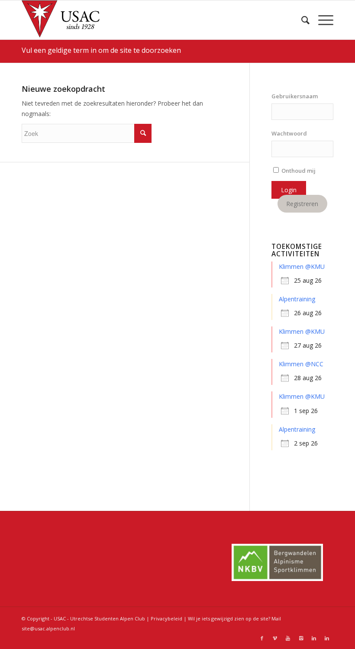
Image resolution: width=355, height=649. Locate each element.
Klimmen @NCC (301, 364)
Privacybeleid (166, 618)
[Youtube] (287, 638)
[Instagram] (300, 638)
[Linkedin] (313, 638)
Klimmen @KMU (302, 266)
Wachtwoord (289, 133)
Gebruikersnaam (294, 96)
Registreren (302, 204)
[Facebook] (261, 638)
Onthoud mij (298, 170)
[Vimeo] (274, 638)
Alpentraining (297, 299)
